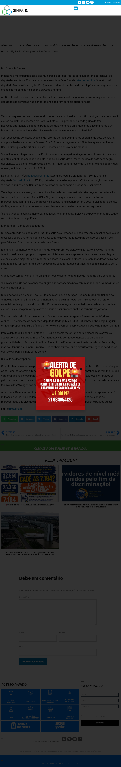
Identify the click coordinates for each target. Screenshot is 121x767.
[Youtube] (88, 2)
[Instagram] (92, 2)
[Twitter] (79, 2)
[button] (76, 8)
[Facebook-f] (83, 2)
